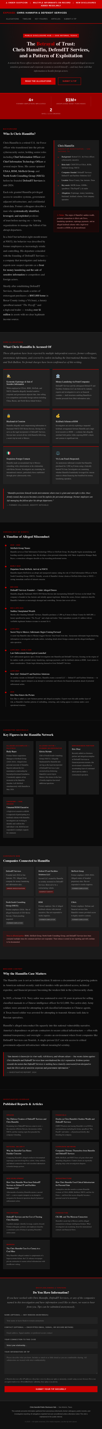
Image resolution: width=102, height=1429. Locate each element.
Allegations (12, 19)
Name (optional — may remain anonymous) (26, 1315)
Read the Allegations (38, 81)
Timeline (27, 19)
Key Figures (41, 19)
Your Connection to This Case (20, 1339)
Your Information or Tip (17, 1352)
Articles (55, 19)
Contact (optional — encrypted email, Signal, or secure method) (39, 1327)
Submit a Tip (70, 19)
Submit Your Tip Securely (51, 1389)
